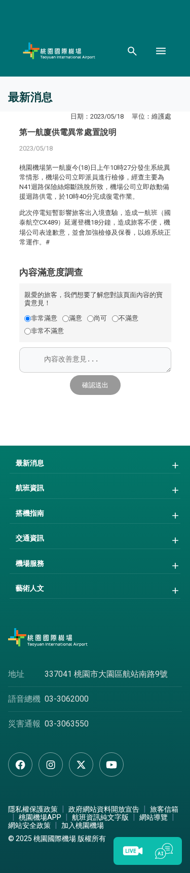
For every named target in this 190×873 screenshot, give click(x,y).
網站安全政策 (29, 825)
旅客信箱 (164, 809)
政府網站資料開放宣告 (103, 809)
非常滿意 (44, 318)
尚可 (100, 318)
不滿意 (128, 318)
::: (21, 130)
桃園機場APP (40, 817)
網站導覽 (153, 817)
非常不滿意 (47, 331)
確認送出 (95, 385)
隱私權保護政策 (33, 809)
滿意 (75, 318)
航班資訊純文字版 (100, 817)
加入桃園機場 (82, 825)
